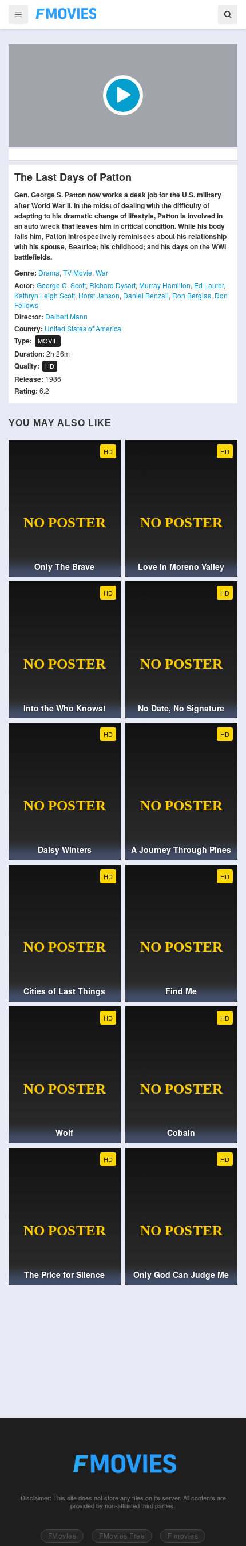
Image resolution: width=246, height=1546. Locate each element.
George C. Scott (61, 285)
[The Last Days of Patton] (123, 95)
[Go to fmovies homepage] (123, 1464)
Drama (48, 272)
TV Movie (77, 272)
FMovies (62, 1535)
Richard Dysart (112, 285)
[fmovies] (65, 13)
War (102, 272)
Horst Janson (99, 295)
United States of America (83, 328)
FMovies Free (122, 1535)
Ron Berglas (191, 295)
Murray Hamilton (165, 285)
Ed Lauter (209, 285)
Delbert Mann (66, 316)
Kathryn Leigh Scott (44, 295)
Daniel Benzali (146, 295)
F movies (183, 1535)
